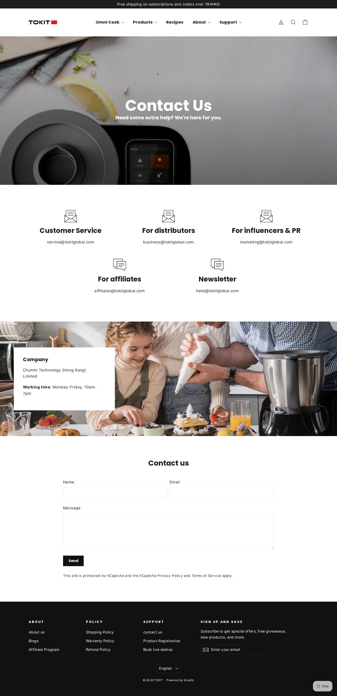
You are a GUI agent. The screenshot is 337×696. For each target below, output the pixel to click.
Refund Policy (98, 649)
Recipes (174, 22)
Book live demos (157, 649)
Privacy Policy (170, 575)
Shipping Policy (100, 632)
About (200, 22)
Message (71, 508)
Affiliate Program (44, 649)
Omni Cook (108, 22)
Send (73, 560)
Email (175, 482)
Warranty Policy (100, 641)
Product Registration (161, 641)
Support (228, 22)
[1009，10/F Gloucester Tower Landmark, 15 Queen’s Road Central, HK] (168, 379)
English (165, 668)
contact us (152, 632)
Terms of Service (206, 575)
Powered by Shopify (180, 680)
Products (143, 22)
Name (69, 482)
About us (36, 632)
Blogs (34, 641)
